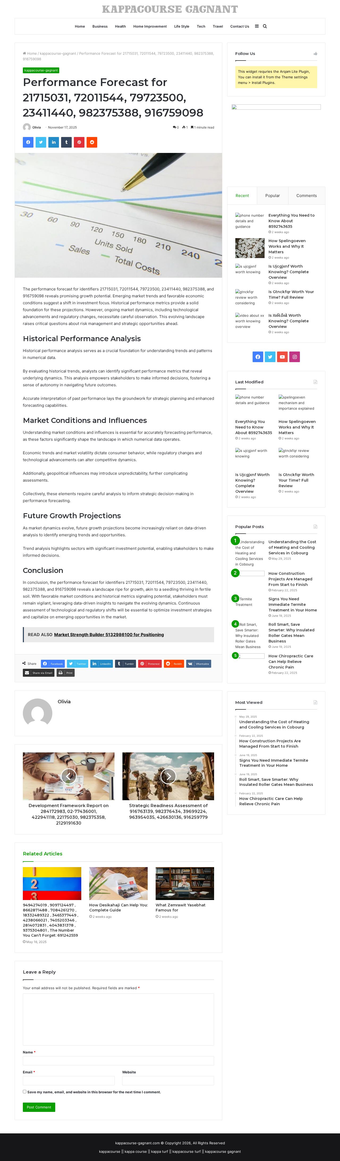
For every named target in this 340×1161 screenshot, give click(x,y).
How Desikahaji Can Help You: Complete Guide (118, 907)
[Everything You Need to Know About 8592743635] (250, 223)
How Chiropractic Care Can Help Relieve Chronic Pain (291, 662)
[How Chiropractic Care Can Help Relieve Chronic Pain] (250, 663)
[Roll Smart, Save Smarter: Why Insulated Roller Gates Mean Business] (250, 636)
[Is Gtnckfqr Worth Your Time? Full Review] (250, 299)
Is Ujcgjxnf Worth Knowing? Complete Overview (289, 272)
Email (29, 1072)
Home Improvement (150, 26)
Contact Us (239, 26)
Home (80, 26)
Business (100, 26)
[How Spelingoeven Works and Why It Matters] (250, 248)
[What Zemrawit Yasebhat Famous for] (185, 883)
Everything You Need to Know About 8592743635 (292, 221)
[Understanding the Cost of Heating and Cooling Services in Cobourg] (250, 553)
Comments (306, 195)
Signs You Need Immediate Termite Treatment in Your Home (293, 604)
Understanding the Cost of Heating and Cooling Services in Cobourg (292, 547)
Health (120, 26)
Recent (242, 195)
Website (129, 1072)
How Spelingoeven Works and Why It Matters (287, 246)
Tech (201, 26)
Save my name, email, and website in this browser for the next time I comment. (94, 1092)
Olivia (36, 127)
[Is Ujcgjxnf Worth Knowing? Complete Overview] (250, 274)
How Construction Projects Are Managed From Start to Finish (290, 579)
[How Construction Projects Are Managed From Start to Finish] (250, 581)
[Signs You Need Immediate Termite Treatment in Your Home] (250, 606)
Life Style (181, 26)
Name (29, 1052)
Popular (272, 195)
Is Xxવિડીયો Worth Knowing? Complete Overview (289, 321)
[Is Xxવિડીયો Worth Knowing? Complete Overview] (250, 323)
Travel (218, 26)
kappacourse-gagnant (58, 53)
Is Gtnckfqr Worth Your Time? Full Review (296, 480)
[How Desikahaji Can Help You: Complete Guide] (118, 883)
